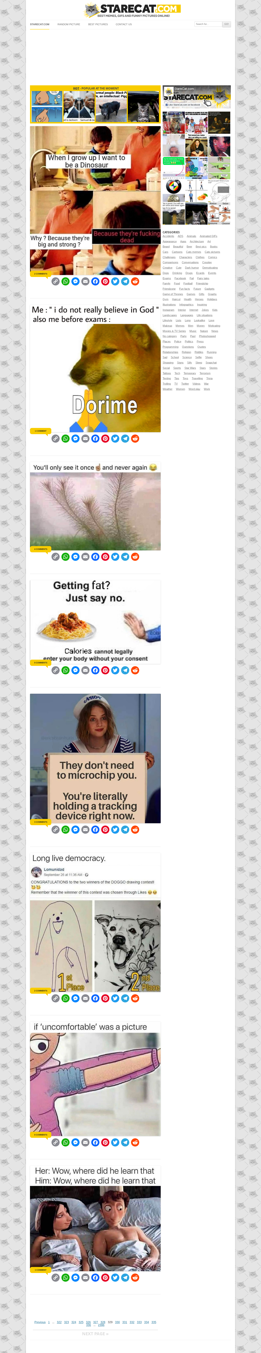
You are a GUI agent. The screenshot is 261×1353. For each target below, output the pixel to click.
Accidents (168, 236)
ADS (180, 236)
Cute (178, 267)
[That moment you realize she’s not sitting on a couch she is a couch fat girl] (196, 145)
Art (209, 241)
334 (146, 1322)
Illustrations (169, 304)
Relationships (170, 352)
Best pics (201, 246)
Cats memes (193, 252)
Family (166, 283)
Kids (215, 310)
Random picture (69, 24)
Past (192, 336)
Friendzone (169, 288)
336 (88, 1325)
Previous (40, 1322)
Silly (189, 362)
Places (167, 341)
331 (124, 1322)
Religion (186, 352)
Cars (165, 252)
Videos (196, 383)
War (206, 383)
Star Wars (190, 368)
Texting (167, 378)
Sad (165, 357)
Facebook (180, 278)
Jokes (205, 310)
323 (66, 1322)
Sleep (198, 362)
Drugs (189, 273)
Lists (178, 320)
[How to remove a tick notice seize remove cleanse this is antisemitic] (219, 213)
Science (187, 357)
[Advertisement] (130, 56)
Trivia (209, 378)
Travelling (197, 378)
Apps (183, 241)
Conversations (190, 262)
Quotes (201, 346)
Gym (165, 299)
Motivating (214, 325)
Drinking (177, 273)
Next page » (95, 1333)
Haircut (176, 299)
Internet (193, 310)
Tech (177, 373)
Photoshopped (207, 336)
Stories (213, 368)
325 (81, 1322)
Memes (180, 325)
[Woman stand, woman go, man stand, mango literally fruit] (196, 191)
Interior (182, 310)
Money (201, 325)
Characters (185, 257)
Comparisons (170, 262)
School (175, 357)
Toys (185, 378)
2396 (101, 1325)
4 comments (40, 549)
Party (183, 336)
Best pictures (98, 24)
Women (180, 389)
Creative (167, 267)
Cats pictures (212, 252)
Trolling (167, 383)
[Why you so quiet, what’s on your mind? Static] (219, 191)
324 (73, 1322)
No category (170, 336)
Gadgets (209, 288)
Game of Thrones (173, 294)
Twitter (185, 383)
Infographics (186, 304)
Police (177, 341)
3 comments (40, 822)
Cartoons (177, 252)
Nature (204, 331)
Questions (188, 346)
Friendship (202, 283)
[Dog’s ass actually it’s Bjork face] (174, 145)
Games (191, 294)
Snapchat (211, 362)
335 (153, 1322)
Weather (167, 389)
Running (211, 352)
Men (190, 325)
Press (200, 341)
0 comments (40, 663)
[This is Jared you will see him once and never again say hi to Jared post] (174, 213)
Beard (166, 246)
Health (187, 299)
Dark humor (192, 267)
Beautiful (178, 246)
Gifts (201, 294)
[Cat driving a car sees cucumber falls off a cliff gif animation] (196, 213)
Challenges (169, 257)
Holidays (212, 299)
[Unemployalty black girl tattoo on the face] (219, 145)
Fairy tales (203, 278)
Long (188, 320)
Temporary (190, 373)
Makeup (167, 325)
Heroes (199, 299)
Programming (170, 346)
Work (207, 389)
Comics (212, 257)
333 (139, 1322)
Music (193, 331)
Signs (180, 362)
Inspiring (202, 304)
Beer (189, 246)
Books (214, 246)
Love (211, 320)
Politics (189, 341)
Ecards (200, 273)
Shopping (168, 362)
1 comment (41, 431)
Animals (191, 236)
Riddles (199, 352)
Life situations (205, 315)
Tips (176, 378)
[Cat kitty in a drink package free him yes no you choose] (174, 123)
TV (176, 383)
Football (187, 283)
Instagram (168, 310)
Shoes (209, 357)
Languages (186, 315)
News (214, 331)
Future (197, 288)
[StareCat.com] (130, 10)
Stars (203, 368)
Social (166, 368)
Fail (192, 278)
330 (117, 1322)
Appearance (170, 241)
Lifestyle (167, 320)
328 (102, 1322)
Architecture (197, 241)
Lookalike (199, 320)
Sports (177, 368)
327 (95, 1322)
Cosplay (207, 262)
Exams (167, 278)
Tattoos (167, 373)
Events (212, 273)
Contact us (124, 24)
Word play (194, 389)
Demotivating (210, 267)
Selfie (198, 357)
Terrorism (205, 373)
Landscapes (170, 315)
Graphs (212, 294)
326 (88, 1322)
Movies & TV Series (174, 331)
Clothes (200, 257)
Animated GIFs (208, 236)
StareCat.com (39, 24)
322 (59, 1322)
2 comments (40, 274)
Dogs (166, 273)
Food (177, 283)
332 (132, 1322)
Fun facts (184, 288)
